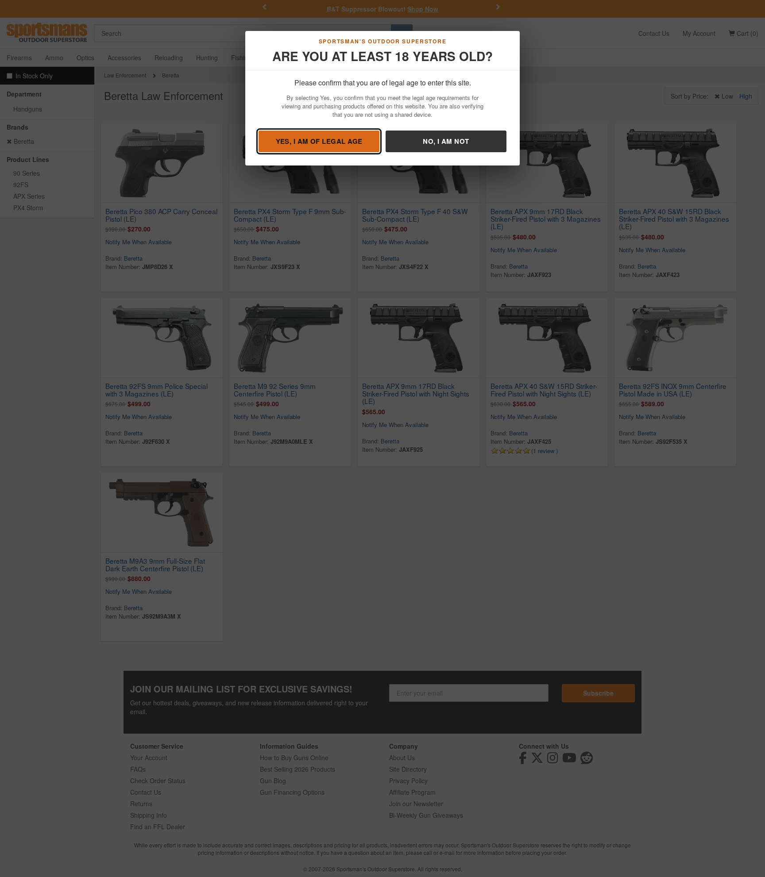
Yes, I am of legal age (319, 141)
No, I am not (446, 141)
